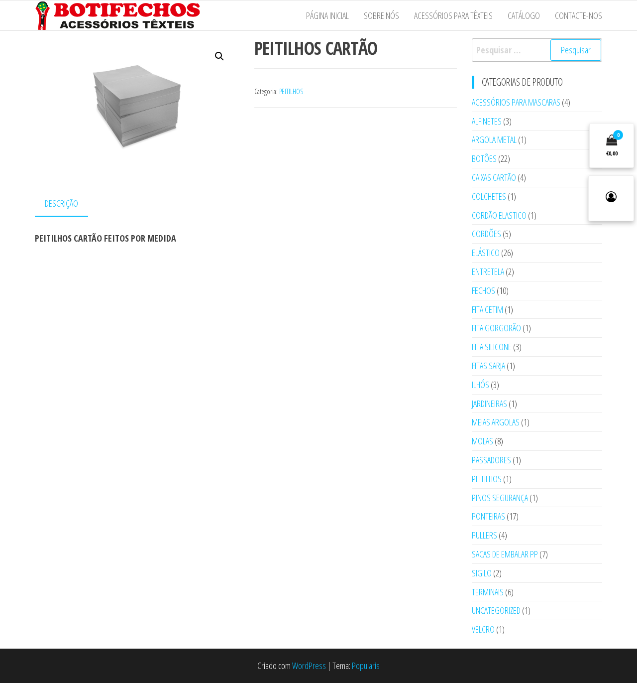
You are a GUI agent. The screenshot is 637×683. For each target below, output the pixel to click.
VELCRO (483, 629)
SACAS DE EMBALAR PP (505, 554)
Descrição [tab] (61, 203)
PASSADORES (491, 460)
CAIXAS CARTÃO (494, 177)
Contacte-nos (578, 15)
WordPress (309, 666)
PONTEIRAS (488, 516)
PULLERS (484, 535)
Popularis (366, 666)
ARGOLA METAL (494, 139)
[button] (219, 56)
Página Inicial (327, 15)
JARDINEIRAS (489, 404)
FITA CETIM (487, 309)
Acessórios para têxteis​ (453, 15)
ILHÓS (480, 385)
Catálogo (524, 15)
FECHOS (483, 290)
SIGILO (482, 573)
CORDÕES (486, 234)
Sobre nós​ (381, 15)
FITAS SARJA (488, 366)
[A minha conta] (611, 198)
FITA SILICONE (492, 347)
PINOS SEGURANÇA (500, 498)
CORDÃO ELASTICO (499, 215)
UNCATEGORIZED (496, 610)
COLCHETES (489, 196)
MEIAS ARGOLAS (496, 422)
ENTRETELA (488, 271)
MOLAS (482, 441)
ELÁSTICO (486, 253)
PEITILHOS (291, 91)
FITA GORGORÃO (496, 328)
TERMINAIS (488, 592)
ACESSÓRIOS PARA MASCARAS (516, 102)
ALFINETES (487, 121)
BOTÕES (484, 158)
